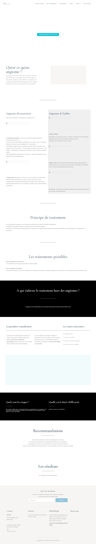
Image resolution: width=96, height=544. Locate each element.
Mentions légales (55, 540)
